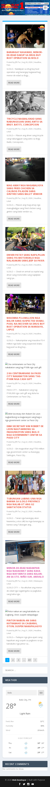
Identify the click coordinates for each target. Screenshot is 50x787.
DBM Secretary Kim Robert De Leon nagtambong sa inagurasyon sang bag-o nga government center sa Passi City (25, 432)
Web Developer (19, 780)
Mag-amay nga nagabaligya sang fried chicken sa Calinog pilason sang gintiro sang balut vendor (25, 190)
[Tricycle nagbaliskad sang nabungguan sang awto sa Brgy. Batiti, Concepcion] (25, 103)
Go (41, 692)
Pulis (8, 65)
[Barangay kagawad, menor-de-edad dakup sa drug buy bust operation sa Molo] (25, 36)
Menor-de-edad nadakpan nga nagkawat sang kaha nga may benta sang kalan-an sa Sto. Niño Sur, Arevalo (25, 572)
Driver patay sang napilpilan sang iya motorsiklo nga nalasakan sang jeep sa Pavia (26, 257)
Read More (14, 82)
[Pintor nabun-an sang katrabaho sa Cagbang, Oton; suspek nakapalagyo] (25, 613)
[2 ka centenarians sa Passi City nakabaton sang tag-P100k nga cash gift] (25, 366)
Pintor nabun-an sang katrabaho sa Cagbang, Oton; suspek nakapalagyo (24, 623)
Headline (37, 62)
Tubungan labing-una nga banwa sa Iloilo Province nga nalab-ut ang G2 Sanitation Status (24, 503)
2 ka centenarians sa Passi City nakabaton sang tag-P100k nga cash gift (24, 376)
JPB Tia (17, 62)
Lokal (9, 131)
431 (29, 660)
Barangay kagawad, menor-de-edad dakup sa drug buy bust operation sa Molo (25, 55)
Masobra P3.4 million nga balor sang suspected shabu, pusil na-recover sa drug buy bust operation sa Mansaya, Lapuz (25, 323)
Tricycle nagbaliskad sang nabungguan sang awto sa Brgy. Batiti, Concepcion (24, 121)
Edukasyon (38, 581)
